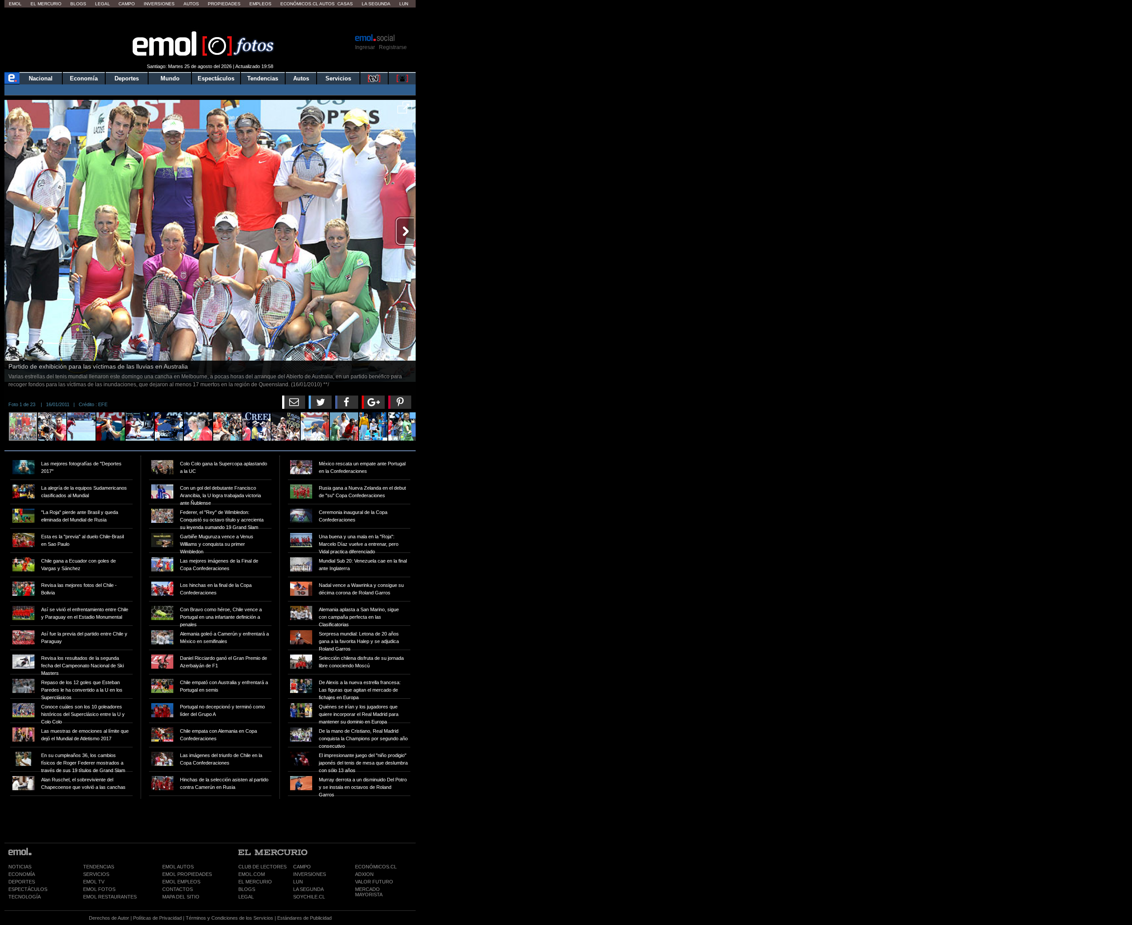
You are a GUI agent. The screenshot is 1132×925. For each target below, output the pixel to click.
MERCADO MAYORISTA (368, 892)
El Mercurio (46, 3)
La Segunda (376, 3)
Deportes (127, 78)
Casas (345, 3)
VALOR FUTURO (374, 881)
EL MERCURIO (255, 881)
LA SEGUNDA (308, 889)
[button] (405, 110)
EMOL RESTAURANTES (110, 896)
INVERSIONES (309, 874)
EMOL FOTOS (99, 889)
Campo (127, 3)
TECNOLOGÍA (24, 896)
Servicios (338, 78)
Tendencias (262, 78)
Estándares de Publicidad (304, 918)
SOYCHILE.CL (309, 896)
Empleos (260, 3)
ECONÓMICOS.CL (376, 866)
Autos (191, 3)
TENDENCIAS (98, 866)
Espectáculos (216, 78)
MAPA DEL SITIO (180, 896)
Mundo (170, 78)
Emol (15, 3)
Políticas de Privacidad (157, 918)
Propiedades (224, 3)
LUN (298, 881)
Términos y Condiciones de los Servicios (229, 918)
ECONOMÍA (21, 874)
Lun (403, 3)
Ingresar (365, 47)
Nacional (41, 78)
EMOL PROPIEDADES (187, 874)
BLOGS (246, 889)
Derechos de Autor (109, 918)
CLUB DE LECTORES (262, 866)
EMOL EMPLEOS (181, 881)
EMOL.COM (251, 874)
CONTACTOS (177, 889)
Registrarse (393, 47)
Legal (102, 3)
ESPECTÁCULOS (27, 889)
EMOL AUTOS (178, 866)
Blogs (78, 3)
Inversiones (159, 3)
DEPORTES (21, 881)
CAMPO (302, 866)
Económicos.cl (299, 3)
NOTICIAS (19, 866)
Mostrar (210, 20)
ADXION (364, 874)
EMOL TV (93, 881)
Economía (84, 78)
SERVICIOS (96, 874)
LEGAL (246, 896)
